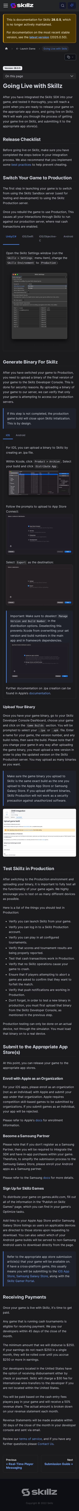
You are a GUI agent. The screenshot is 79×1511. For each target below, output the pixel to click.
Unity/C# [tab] (11, 236)
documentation (39, 693)
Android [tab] (68, 236)
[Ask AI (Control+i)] (72, 5)
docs (38, 1120)
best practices (21, 164)
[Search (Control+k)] (62, 5)
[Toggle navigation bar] (5, 5)
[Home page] (6, 49)
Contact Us (45, 1444)
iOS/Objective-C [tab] (48, 238)
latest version (39, 37)
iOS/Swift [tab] (27, 236)
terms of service (30, 1439)
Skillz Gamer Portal (20, 1281)
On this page (14, 76)
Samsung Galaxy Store (32, 1276)
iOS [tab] (8, 435)
